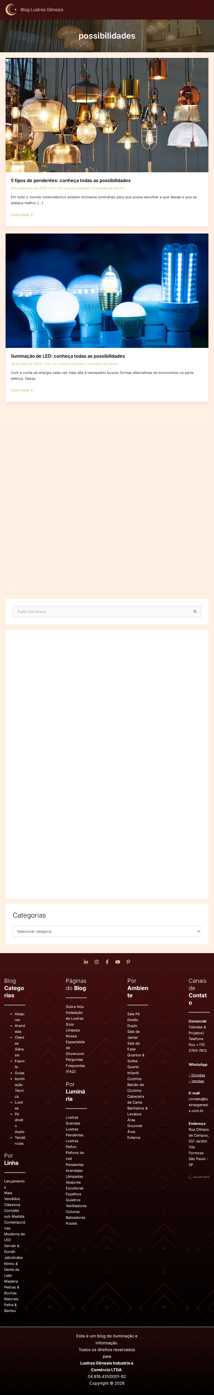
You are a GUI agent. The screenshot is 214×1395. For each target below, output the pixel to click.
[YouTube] (117, 962)
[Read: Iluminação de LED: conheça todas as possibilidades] (107, 290)
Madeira (11, 1281)
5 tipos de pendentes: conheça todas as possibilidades (71, 180)
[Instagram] (96, 962)
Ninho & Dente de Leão (11, 1270)
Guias (20, 1073)
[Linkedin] (86, 962)
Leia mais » (22, 215)
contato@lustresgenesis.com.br (198, 1105)
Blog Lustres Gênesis (42, 9)
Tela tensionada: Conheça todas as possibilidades (65, 559)
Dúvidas (198, 1075)
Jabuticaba (13, 1257)
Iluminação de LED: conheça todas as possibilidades (68, 356)
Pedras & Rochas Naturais (11, 1293)
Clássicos (12, 1205)
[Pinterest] (128, 962)
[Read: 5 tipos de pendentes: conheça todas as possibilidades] (107, 115)
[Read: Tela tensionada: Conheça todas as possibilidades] (107, 494)
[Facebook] (107, 962)
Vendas (197, 1081)
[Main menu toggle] (203, 9)
